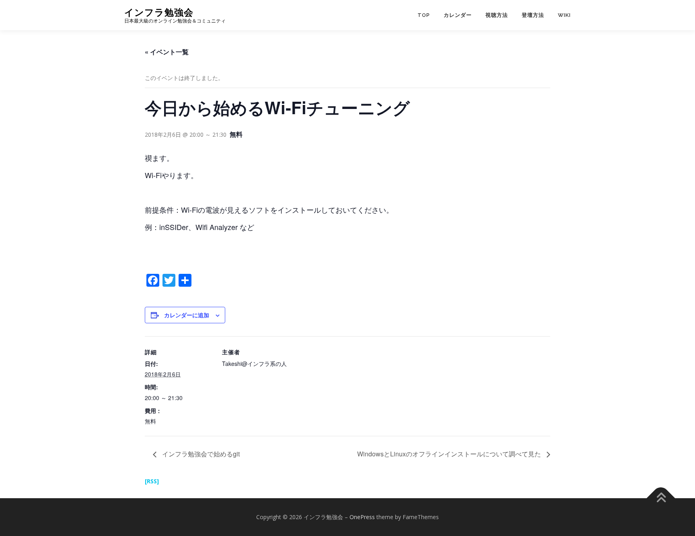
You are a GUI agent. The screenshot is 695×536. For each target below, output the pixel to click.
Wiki (564, 15)
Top (423, 15)
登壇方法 (533, 15)
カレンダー (458, 15)
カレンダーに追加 (186, 315)
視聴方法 (496, 15)
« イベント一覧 (167, 51)
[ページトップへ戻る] (661, 498)
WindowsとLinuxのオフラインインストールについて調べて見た (450, 453)
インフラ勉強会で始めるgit (200, 453)
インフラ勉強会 (158, 12)
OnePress (362, 517)
